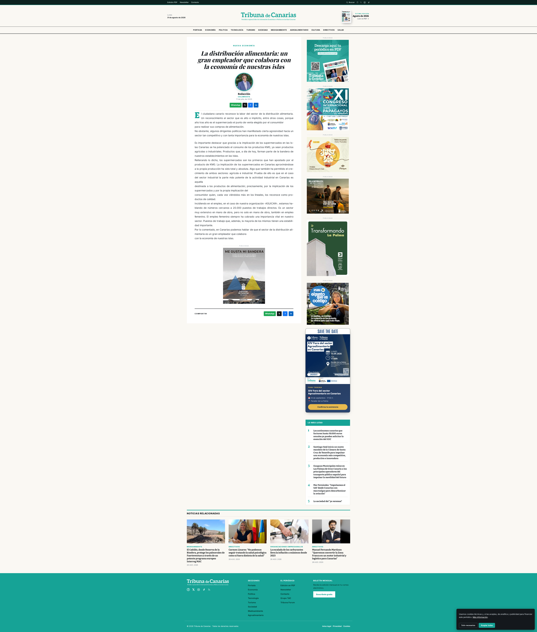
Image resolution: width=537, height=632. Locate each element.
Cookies (346, 626)
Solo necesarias (468, 625)
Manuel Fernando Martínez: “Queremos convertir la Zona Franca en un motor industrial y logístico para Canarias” (329, 554)
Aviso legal (326, 626)
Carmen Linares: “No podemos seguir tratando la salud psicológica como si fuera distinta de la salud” (247, 552)
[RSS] (209, 589)
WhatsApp (235, 105)
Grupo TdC (286, 598)
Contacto (195, 2)
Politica (223, 30)
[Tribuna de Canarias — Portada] (268, 16)
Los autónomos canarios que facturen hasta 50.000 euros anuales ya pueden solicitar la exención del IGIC (328, 435)
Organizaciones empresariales (286, 547)
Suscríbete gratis (324, 594)
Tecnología (237, 30)
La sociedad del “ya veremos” (327, 501)
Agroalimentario (299, 30)
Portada (197, 30)
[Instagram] (365, 2)
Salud (341, 30)
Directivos (329, 30)
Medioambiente (279, 30)
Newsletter (184, 2)
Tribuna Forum (288, 602)
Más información (480, 617)
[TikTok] (369, 2)
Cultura (315, 30)
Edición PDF (172, 2)
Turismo (250, 30)
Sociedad (263, 30)
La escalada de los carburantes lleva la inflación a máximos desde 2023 (288, 552)
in (256, 105)
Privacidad (337, 626)
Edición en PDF (288, 585)
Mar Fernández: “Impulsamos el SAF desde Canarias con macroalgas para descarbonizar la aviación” (329, 489)
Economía (210, 30)
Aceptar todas (487, 625)
